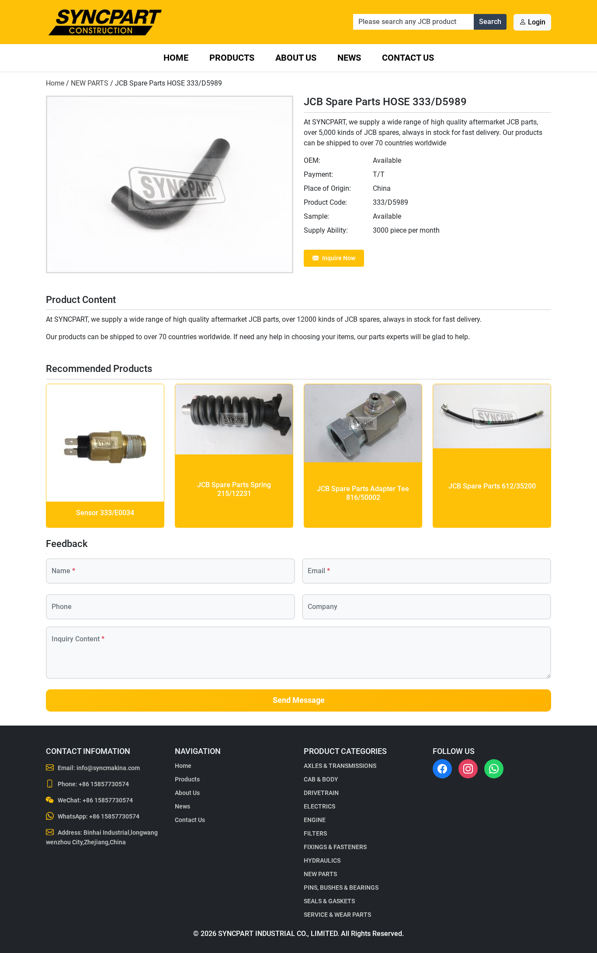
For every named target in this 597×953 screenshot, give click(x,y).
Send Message (299, 700)
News (349, 57)
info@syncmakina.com (108, 767)
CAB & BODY (321, 779)
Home (175, 57)
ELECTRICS (319, 806)
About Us (295, 57)
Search (490, 21)
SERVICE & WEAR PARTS (337, 914)
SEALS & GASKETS (329, 901)
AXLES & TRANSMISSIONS (340, 765)
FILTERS (315, 833)
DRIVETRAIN (321, 792)
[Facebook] (442, 768)
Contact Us (408, 57)
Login (535, 22)
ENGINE (315, 819)
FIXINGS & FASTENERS (335, 846)
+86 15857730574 (104, 784)
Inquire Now (338, 258)
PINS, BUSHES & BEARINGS (341, 887)
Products (231, 57)
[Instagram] (468, 768)
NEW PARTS (89, 83)
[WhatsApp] (493, 768)
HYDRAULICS (322, 860)
